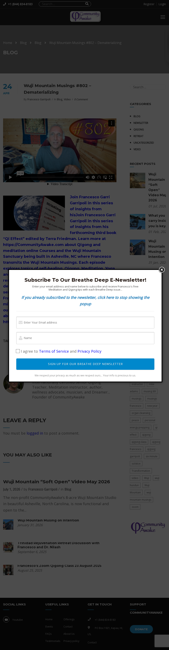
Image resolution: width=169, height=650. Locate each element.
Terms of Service (54, 351)
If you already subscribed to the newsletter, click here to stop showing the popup (85, 300)
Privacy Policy (89, 351)
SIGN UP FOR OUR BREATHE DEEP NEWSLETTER (85, 364)
